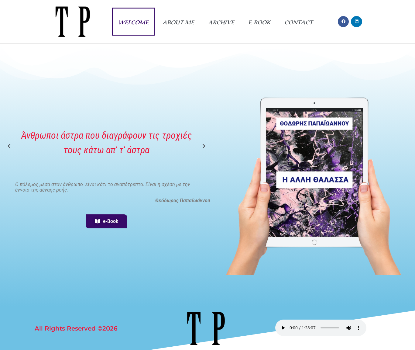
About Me (178, 22)
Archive (221, 22)
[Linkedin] (356, 21)
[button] (9, 146)
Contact (298, 22)
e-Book (259, 22)
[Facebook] (343, 21)
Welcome (133, 22)
